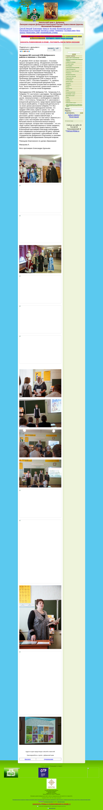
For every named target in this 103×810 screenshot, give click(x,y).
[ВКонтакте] (20, 51)
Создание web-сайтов (48, 801)
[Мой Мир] (25, 51)
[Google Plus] (28, 51)
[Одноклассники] (23, 51)
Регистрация (74, 117)
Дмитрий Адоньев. (61, 801)
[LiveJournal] (26, 51)
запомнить (70, 113)
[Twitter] (22, 51)
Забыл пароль (73, 115)
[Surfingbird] (29, 51)
